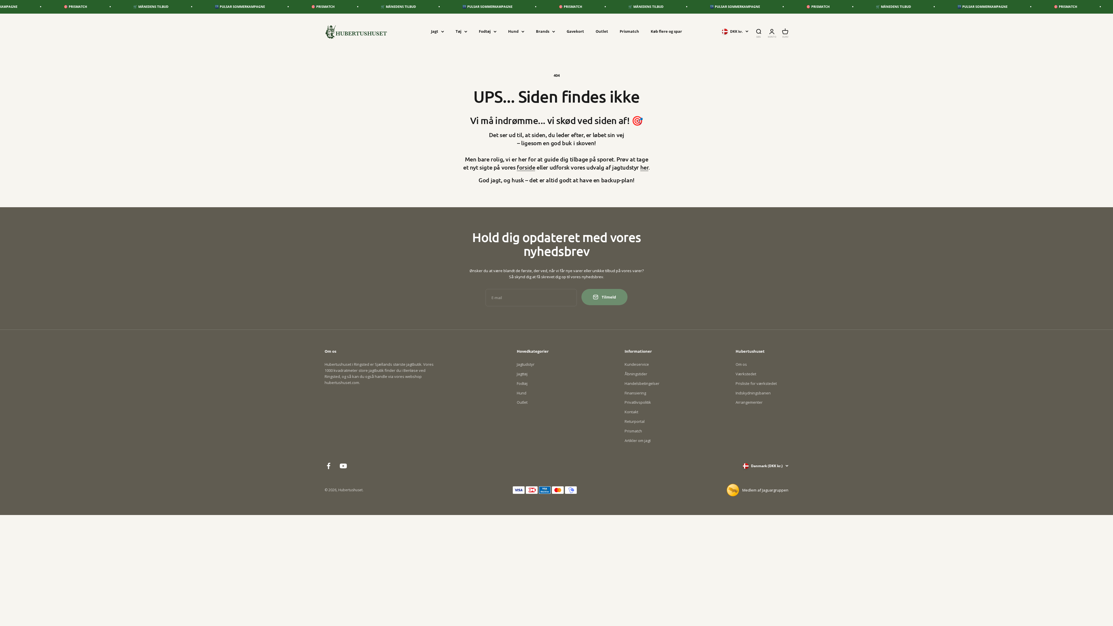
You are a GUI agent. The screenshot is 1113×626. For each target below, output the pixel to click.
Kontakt (631, 411)
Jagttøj (522, 373)
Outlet (602, 31)
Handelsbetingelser (642, 383)
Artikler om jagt (638, 440)
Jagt (434, 31)
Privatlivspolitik (638, 402)
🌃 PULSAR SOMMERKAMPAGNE (193, 6)
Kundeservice (637, 364)
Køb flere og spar (666, 31)
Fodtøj (485, 31)
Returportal (635, 421)
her (644, 167)
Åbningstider (636, 373)
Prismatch (629, 31)
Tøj (458, 31)
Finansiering (635, 393)
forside (526, 167)
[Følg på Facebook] (328, 466)
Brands (542, 31)
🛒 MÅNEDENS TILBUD (104, 6)
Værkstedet (746, 373)
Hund (513, 31)
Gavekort (575, 31)
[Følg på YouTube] (343, 466)
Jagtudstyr (525, 364)
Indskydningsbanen (753, 393)
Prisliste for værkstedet (756, 383)
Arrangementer (749, 402)
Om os (741, 364)
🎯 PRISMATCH (28, 6)
